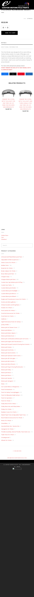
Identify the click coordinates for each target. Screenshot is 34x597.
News (2, 384)
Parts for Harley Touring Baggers (10, 392)
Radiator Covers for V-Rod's (9, 412)
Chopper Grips (5, 276)
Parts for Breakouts (6, 389)
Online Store (4, 235)
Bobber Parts (5, 265)
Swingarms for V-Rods (7, 429)
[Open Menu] (26, 4)
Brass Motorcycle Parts (7, 274)
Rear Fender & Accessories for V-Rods (11, 417)
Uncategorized (5, 437)
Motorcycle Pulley (6, 369)
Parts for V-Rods (5, 401)
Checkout (3, 239)
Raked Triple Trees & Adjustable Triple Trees (13, 415)
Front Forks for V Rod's (7, 316)
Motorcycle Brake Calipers (8, 333)
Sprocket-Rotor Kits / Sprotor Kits (10, 426)
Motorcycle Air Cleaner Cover (9, 327)
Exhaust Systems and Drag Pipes (10, 305)
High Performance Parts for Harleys (11, 322)
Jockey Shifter (5, 324)
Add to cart (10, 33)
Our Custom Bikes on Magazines (10, 386)
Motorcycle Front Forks (7, 350)
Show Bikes (4, 423)
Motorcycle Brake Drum (7, 336)
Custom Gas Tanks (6, 285)
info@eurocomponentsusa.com (17, 457)
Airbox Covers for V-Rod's (8, 262)
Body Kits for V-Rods (6, 268)
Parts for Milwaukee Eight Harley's (10, 395)
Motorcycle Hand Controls (8, 353)
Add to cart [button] (9, 95)
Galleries (3, 319)
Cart (2, 237)
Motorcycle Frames (6, 347)
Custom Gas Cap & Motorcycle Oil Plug (11, 282)
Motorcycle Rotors (6, 375)
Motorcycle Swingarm (7, 381)
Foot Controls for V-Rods (8, 310)
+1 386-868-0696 (17, 451)
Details (3, 42)
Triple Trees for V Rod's (7, 434)
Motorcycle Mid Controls (7, 361)
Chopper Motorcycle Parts (8, 279)
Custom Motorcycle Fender (8, 288)
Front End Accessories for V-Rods (10, 313)
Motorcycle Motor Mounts (8, 364)
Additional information (9, 47)
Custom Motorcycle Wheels (8, 296)
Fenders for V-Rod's (6, 307)
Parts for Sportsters (6, 398)
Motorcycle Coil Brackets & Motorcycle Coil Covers (15, 338)
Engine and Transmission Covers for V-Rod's (13, 299)
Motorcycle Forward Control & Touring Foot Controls (15, 344)
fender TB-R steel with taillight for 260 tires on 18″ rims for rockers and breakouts (8, 103)
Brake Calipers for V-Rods (8, 271)
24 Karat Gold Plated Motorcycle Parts (11, 257)
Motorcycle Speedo (6, 378)
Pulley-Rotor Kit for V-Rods (8, 403)
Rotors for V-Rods (6, 420)
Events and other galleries (8, 302)
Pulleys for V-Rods (6, 409)
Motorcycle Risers (6, 372)
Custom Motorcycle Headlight (9, 290)
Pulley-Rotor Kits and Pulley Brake (10, 406)
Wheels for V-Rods (6, 440)
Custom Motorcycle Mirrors (8, 293)
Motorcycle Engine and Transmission (11, 341)
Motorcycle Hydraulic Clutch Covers (11, 355)
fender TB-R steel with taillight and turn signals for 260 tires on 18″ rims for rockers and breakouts (25, 104)
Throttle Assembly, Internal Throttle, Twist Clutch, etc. (15, 432)
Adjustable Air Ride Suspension (10, 259)
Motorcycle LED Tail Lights (8, 358)
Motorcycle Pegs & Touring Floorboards (12, 367)
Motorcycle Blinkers (6, 330)
